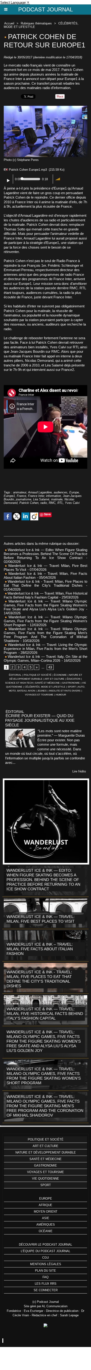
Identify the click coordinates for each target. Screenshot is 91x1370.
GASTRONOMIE (71, 683)
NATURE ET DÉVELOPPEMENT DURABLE (45, 1152)
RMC (52, 503)
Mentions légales (45, 1264)
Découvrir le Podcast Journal (45, 1244)
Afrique (45, 1205)
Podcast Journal (45, 9)
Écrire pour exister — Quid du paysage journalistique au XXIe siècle (39, 720)
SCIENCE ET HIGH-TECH (19, 683)
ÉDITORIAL (15, 675)
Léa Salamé (41, 499)
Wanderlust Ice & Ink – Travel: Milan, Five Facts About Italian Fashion (40, 949)
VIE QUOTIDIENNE (45, 1178)
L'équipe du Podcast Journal (45, 1251)
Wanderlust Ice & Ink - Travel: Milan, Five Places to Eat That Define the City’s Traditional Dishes (45, 583)
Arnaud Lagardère (40, 492)
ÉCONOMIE (60, 675)
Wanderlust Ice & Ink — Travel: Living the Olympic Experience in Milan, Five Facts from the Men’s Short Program (45, 649)
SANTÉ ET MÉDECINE (47, 683)
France (21, 496)
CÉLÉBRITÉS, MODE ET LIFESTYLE (45, 686)
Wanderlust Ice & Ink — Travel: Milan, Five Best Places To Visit (41, 919)
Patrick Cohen (28, 503)
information (53, 496)
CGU (45, 1257)
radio (43, 503)
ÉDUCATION (73, 679)
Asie (45, 1218)
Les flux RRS (45, 1283)
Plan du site (45, 1270)
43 (50, 667)
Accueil (9, 23)
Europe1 (9, 496)
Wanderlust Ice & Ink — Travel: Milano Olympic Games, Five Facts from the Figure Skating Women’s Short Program (45, 621)
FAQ (45, 1277)
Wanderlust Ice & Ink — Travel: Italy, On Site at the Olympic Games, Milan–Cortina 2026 (45, 658)
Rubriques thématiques (36, 23)
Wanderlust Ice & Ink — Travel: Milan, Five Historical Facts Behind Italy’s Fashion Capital (45, 595)
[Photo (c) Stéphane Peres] (45, 108)
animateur (19, 492)
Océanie (45, 1231)
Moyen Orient (45, 1211)
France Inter (36, 496)
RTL (60, 503)
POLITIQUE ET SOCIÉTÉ (38, 675)
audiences (60, 492)
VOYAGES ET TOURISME (39, 694)
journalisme (23, 499)
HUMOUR (61, 694)
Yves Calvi (72, 503)
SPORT (72, 686)
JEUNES (42, 690)
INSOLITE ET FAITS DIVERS (64, 690)
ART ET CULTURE (54, 679)
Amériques (45, 1224)
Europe (74, 492)
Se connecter (46, 1290)
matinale (57, 499)
